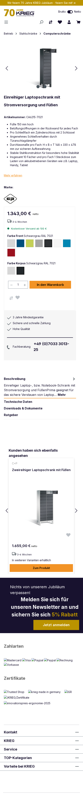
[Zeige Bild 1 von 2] (38, 86)
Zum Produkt (41, 568)
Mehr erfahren (13, 175)
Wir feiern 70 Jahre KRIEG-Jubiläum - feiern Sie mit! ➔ (41, 2)
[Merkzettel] (59, 22)
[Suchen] (41, 22)
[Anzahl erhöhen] (25, 285)
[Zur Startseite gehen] (24, 12)
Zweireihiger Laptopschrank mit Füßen (41, 470)
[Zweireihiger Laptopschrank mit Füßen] (41, 507)
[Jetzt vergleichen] (50, 22)
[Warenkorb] (78, 22)
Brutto (62, 11)
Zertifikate (14, 678)
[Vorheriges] (7, 68)
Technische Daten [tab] (18, 402)
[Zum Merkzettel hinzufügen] (17, 297)
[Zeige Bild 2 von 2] (45, 86)
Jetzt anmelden (56, 625)
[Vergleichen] (11, 298)
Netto (77, 11)
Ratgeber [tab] (11, 415)
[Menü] (7, 22)
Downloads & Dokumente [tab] (23, 408)
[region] (41, 511)
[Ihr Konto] (69, 22)
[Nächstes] (76, 68)
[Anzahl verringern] (11, 285)
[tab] (40, 386)
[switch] (70, 11)
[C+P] (17, 198)
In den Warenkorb (50, 285)
